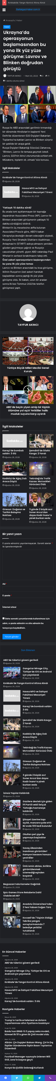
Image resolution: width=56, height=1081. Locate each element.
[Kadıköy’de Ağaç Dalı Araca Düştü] (14, 469)
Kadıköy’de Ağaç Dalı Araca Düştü (14, 480)
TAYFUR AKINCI (14, 76)
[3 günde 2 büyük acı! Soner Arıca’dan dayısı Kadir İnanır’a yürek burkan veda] (41, 499)
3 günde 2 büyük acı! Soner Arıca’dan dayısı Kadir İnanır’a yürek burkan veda (40, 514)
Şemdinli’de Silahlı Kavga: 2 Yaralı (39, 452)
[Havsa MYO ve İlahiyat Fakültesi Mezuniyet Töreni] (11, 192)
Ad (4, 584)
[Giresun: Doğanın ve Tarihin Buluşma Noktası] (14, 499)
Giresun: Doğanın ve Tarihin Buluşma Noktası (13, 512)
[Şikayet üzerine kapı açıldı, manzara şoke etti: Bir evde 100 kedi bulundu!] (11, 823)
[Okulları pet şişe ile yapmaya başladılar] (11, 838)
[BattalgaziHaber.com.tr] (28, 9)
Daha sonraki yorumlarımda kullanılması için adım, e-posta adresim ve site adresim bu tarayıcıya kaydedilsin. (26, 623)
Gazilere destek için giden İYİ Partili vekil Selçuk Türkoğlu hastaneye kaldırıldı (37, 806)
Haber (19, 20)
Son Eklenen (28, 650)
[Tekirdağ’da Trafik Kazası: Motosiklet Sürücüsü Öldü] (41, 469)
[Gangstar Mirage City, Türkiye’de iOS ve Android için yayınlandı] (11, 672)
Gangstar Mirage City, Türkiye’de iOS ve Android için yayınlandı (37, 671)
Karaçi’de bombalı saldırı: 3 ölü (13, 452)
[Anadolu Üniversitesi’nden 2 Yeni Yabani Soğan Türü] (11, 908)
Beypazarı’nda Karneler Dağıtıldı (21, 884)
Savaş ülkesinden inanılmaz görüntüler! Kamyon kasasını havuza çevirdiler (37, 852)
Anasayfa (10, 20)
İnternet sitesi (9, 607)
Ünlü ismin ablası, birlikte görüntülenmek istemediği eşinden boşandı (37, 871)
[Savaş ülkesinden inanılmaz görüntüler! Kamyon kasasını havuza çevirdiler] (11, 852)
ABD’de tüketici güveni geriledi (20, 660)
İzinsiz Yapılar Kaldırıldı (16, 793)
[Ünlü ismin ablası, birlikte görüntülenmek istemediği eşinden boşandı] (11, 870)
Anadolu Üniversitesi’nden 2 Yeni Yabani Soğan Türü (38, 905)
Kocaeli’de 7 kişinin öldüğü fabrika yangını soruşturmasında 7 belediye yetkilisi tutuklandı (38, 924)
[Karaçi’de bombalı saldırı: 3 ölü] (14, 441)
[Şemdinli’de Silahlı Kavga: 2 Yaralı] (41, 441)
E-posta (7, 595)
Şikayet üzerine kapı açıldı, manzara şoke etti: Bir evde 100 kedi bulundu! (37, 822)
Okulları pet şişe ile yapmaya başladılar (34, 836)
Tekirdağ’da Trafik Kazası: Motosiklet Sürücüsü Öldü (39, 481)
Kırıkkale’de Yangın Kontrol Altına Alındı (26, 2)
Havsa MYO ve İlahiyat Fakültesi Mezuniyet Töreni (35, 695)
